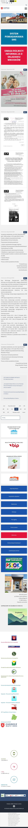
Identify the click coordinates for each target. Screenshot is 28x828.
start (4, 406)
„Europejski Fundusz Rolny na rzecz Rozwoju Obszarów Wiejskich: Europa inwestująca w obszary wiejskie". (13, 385)
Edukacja (14, 512)
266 (3, 412)
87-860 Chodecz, (23, 600)
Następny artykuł (16, 412)
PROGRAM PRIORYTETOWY (14, 427)
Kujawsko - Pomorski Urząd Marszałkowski (10, 702)
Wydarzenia (14, 504)
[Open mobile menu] (26, 8)
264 (20, 409)
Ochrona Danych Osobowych (14, 543)
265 (25, 409)
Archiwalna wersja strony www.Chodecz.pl (14, 808)
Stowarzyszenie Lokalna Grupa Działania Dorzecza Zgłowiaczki (12, 676)
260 (3, 409)
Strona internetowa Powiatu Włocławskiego (11, 685)
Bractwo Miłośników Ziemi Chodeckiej (9, 642)
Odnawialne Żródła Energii (14, 456)
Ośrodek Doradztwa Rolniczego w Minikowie (11, 667)
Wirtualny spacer (23, 594)
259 (24, 406)
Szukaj (26, 5)
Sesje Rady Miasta (14, 488)
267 (8, 412)
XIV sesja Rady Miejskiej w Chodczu (11, 398)
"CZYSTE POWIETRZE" (14, 428)
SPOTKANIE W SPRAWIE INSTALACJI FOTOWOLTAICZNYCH (12, 378)
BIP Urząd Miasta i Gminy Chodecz (8, 712)
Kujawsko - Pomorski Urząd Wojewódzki (10, 694)
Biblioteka (14, 535)
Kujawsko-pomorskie (22, 602)
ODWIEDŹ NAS (4, 784)
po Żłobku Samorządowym (20, 596)
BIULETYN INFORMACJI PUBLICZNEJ (14, 442)
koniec (24, 412)
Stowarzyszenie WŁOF (6, 722)
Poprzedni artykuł (11, 406)
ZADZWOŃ (3, 759)
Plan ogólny (14, 519)
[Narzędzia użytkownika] (25, 70)
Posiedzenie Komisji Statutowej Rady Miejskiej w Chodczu (14, 392)
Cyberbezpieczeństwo (14, 550)
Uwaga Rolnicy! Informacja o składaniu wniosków (14, 55)
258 (20, 406)
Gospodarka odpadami (14, 496)
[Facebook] (14, 806)
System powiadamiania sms (14, 36)
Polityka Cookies (17, 804)
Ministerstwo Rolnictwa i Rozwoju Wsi (9, 658)
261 (7, 409)
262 (12, 409)
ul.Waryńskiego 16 (23, 598)
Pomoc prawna (14, 527)
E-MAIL (2, 771)
